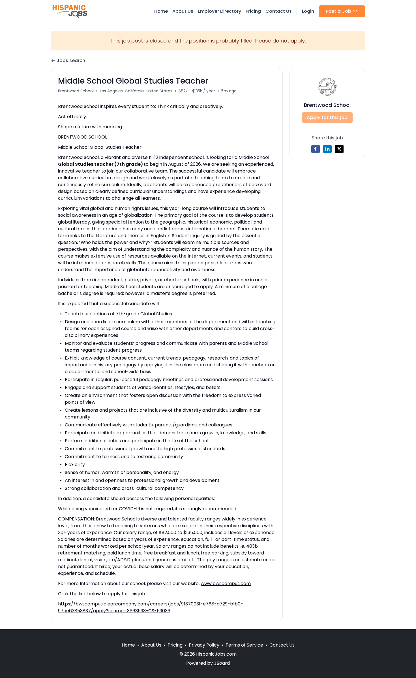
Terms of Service (244, 645)
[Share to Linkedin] (327, 149)
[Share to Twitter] (339, 149)
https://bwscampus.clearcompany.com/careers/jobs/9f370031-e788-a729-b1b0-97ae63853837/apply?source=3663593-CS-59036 (150, 607)
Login (308, 11)
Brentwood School (76, 91)
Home (161, 11)
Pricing (253, 11)
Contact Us (278, 11)
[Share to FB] (315, 149)
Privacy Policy (204, 645)
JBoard (222, 663)
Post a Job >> (342, 11)
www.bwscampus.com (226, 583)
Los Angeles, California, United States (136, 91)
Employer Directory (219, 11)
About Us (182, 11)
